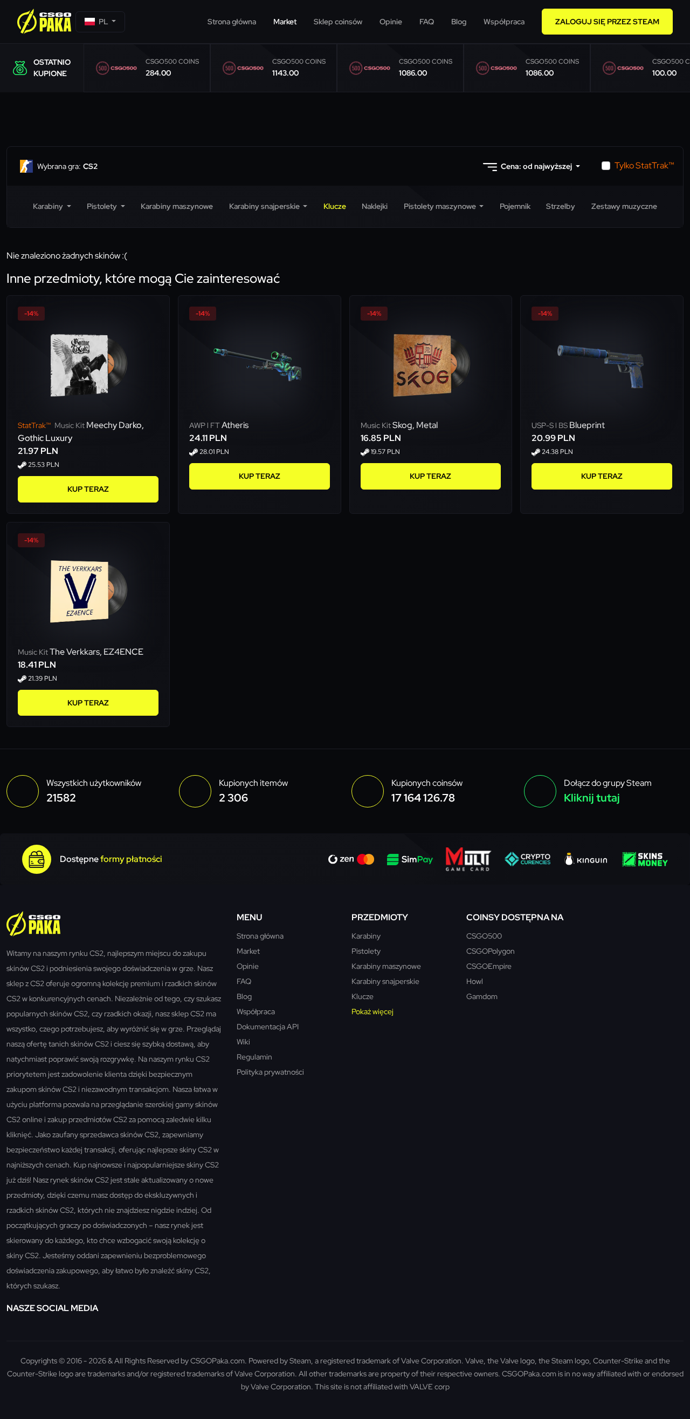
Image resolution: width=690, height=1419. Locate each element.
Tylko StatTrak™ (644, 165)
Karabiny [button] (49, 206)
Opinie (391, 21)
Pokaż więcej (372, 1011)
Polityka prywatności (270, 1072)
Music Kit (52, 425)
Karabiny (366, 936)
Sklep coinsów (338, 21)
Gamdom (482, 996)
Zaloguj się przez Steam (607, 21)
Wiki (243, 1041)
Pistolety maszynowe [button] (441, 206)
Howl (474, 981)
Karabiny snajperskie (385, 981)
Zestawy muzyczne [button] (624, 206)
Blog (458, 21)
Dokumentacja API (268, 1026)
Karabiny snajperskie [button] (265, 206)
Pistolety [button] (103, 206)
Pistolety (366, 951)
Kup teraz (88, 489)
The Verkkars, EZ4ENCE (96, 651)
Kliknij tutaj (592, 798)
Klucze (362, 996)
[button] (100, 22)
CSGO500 (484, 936)
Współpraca (504, 21)
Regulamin (254, 1056)
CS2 (67, 166)
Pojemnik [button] (515, 206)
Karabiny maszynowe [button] (177, 206)
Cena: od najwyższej (536, 166)
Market (284, 21)
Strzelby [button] (560, 206)
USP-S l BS (550, 425)
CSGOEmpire (489, 966)
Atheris (235, 425)
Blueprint (587, 425)
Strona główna (232, 21)
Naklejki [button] (375, 206)
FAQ (426, 21)
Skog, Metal (415, 425)
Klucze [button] (334, 206)
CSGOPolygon (490, 951)
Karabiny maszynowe (386, 966)
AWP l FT (205, 425)
